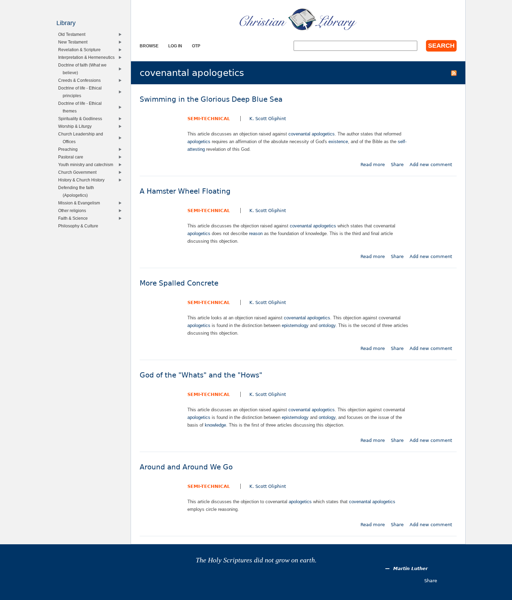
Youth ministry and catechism (87, 164)
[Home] (298, 19)
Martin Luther (410, 568)
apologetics (198, 141)
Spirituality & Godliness (81, 118)
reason (256, 233)
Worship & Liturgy (76, 126)
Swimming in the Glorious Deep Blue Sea (211, 99)
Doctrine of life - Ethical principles (81, 92)
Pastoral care (72, 157)
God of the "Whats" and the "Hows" (201, 375)
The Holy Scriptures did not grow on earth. (256, 560)
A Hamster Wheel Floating (185, 191)
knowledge (215, 425)
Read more (372, 164)
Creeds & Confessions (81, 80)
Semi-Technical (208, 118)
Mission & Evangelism (80, 203)
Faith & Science (74, 218)
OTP (196, 46)
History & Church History (83, 180)
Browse (149, 46)
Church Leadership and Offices (82, 138)
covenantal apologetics (311, 134)
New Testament (74, 42)
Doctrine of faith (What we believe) (84, 69)
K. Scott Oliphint (267, 118)
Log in (175, 46)
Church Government (79, 172)
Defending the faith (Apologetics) (77, 191)
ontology (327, 325)
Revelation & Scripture (81, 49)
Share (397, 164)
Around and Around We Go (186, 467)
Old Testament (73, 34)
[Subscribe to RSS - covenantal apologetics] (454, 72)
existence (338, 141)
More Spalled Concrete (179, 283)
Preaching (69, 149)
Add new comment (431, 164)
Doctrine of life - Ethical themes (81, 107)
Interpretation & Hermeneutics (88, 57)
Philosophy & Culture (80, 226)
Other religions (73, 210)
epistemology (295, 325)
